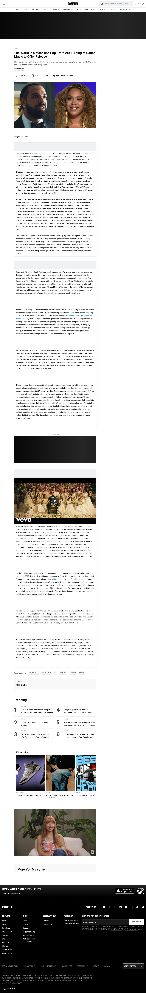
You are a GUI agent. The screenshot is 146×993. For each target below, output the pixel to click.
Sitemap (96, 966)
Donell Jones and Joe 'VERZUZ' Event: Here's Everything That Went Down (79, 735)
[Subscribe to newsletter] (136, 922)
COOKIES (107, 966)
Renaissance (46, 673)
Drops (25, 924)
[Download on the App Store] (124, 891)
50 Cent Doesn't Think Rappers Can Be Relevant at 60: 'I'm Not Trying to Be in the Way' (79, 724)
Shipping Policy (29, 931)
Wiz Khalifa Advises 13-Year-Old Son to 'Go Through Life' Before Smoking (37, 735)
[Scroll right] (94, 773)
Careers (46, 921)
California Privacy (48, 966)
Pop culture (7, 931)
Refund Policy (28, 935)
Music (16, 48)
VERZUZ (103, 10)
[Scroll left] (16, 773)
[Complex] (73, 3)
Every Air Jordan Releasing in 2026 (28, 795)
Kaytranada (34, 673)
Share (46, 75)
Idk (55, 673)
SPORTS (56, 10)
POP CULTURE (68, 10)
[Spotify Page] (143, 907)
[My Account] (139, 3)
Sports (5, 935)
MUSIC (46, 10)
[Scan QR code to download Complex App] (140, 891)
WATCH (113, 10)
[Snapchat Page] (132, 907)
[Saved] (135, 3)
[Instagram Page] (120, 907)
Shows (5, 946)
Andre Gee (21, 685)
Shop (25, 921)
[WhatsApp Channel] (115, 907)
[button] (133, 966)
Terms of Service (131, 930)
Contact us (47, 924)
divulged (39, 153)
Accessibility (82, 966)
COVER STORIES (90, 10)
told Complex (57, 579)
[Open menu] (4, 4)
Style (66, 706)
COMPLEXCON (125, 10)
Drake (81, 673)
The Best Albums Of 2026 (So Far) (88, 795)
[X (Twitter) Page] (109, 907)
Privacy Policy (116, 930)
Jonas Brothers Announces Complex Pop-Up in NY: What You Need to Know (37, 711)
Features (63, 673)
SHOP (18, 10)
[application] (55, 832)
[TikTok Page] (137, 907)
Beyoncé (73, 673)
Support (26, 928)
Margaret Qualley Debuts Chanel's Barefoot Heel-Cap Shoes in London (78, 711)
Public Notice (66, 966)
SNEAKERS (36, 10)
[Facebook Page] (104, 907)
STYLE (26, 10)
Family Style (7, 953)
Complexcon (7, 950)
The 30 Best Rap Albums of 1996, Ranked (34, 723)
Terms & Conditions (10, 966)
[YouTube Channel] (126, 907)
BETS (79, 10)
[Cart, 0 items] (142, 3)
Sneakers (19, 793)
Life (3, 939)
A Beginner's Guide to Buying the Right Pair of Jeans (59, 796)
